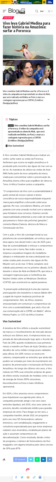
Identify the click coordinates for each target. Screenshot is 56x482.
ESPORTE (8, 18)
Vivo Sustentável (16, 146)
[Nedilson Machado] (17, 11)
